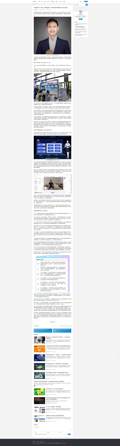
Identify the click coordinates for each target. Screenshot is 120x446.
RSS (44, 441)
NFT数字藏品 (52, 1)
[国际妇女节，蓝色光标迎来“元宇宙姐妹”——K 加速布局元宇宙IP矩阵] (39, 339)
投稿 (86, 1)
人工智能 (60, 1)
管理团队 (37, 441)
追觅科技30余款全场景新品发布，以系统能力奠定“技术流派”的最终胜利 (49, 381)
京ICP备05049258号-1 (52, 443)
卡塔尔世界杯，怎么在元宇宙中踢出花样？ (55, 389)
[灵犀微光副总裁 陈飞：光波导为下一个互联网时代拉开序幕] (39, 357)
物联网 (57, 1)
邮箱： (48, 432)
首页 (39, 1)
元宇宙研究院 (36, 9)
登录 (80, 1)
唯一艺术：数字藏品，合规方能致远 (53, 406)
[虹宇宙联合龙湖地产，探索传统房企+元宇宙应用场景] (39, 366)
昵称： (36, 432)
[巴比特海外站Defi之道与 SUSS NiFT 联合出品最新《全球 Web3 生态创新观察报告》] (39, 400)
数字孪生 (64, 1)
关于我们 (33, 441)
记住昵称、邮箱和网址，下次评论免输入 (40, 434)
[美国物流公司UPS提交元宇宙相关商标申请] (39, 418)
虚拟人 (50, 9)
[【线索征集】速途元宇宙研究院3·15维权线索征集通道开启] (39, 348)
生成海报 (61, 325)
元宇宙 (45, 1)
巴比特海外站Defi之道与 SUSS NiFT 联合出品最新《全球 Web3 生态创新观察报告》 (58, 398)
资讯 (42, 1)
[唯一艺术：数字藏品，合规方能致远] (39, 409)
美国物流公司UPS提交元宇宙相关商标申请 (55, 415)
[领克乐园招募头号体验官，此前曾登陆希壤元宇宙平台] (39, 375)
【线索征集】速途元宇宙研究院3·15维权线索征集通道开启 (58, 346)
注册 (82, 1)
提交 (69, 434)
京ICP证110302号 (45, 443)
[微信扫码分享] (64, 325)
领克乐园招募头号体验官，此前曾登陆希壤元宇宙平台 (57, 372)
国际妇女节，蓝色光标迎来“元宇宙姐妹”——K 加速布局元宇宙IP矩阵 (58, 338)
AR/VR (48, 1)
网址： (61, 432)
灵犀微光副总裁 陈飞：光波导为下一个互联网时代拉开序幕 (58, 354)
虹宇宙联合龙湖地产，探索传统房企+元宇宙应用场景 (57, 363)
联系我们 (41, 441)
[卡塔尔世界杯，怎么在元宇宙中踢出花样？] (39, 391)
